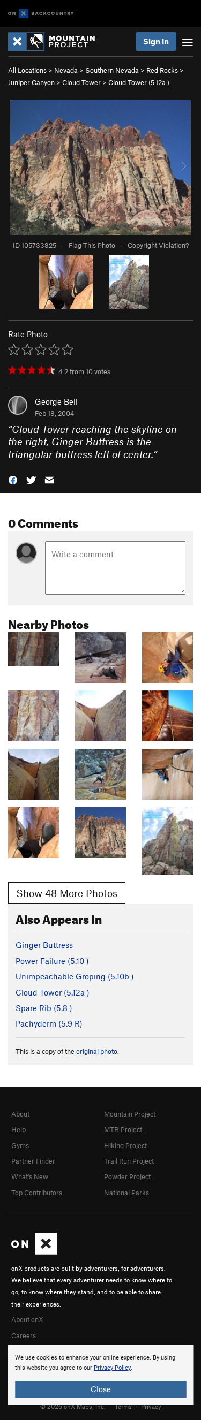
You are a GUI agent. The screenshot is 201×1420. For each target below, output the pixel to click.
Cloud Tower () (138, 82)
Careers (23, 1335)
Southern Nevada (112, 70)
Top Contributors (36, 1192)
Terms (123, 1406)
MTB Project (123, 1129)
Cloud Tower (81, 82)
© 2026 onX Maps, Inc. (73, 1406)
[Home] (57, 41)
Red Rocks (162, 70)
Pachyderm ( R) (49, 1023)
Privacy (151, 1406)
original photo (96, 1051)
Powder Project (127, 1176)
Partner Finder (33, 1161)
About (20, 1114)
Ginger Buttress (44, 945)
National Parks (126, 1192)
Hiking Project (125, 1145)
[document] (100, 1375)
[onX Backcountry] (41, 14)
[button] (13, 479)
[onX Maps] (34, 1252)
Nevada (66, 70)
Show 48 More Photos (66, 893)
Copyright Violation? (158, 245)
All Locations (27, 70)
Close (101, 1389)
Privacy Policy (112, 1367)
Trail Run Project (129, 1161)
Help (18, 1129)
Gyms (20, 1145)
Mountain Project (129, 1114)
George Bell (56, 401)
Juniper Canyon (31, 82)
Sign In (156, 41)
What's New (29, 1176)
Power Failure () (52, 961)
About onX (27, 1319)
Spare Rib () (44, 1008)
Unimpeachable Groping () (75, 976)
